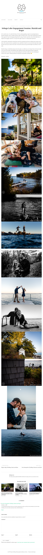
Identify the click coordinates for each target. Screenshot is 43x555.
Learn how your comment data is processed (26, 542)
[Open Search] (41, 19)
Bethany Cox (11, 475)
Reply (2, 509)
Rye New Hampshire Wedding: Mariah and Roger (11, 503)
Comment (3, 519)
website (16, 19)
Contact (21, 19)
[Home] (21, 14)
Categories (3, 19)
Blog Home (10, 19)
